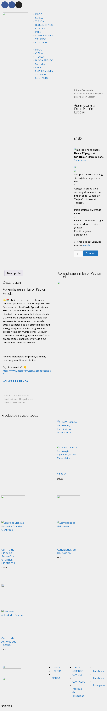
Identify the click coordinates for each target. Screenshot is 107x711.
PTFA (38, 32)
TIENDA (39, 21)
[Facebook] (4, 4)
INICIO (38, 14)
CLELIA (39, 17)
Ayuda (86, 245)
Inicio (77, 90)
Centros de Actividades (83, 92)
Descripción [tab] (14, 273)
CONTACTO (41, 42)
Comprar (91, 253)
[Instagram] (18, 4)
